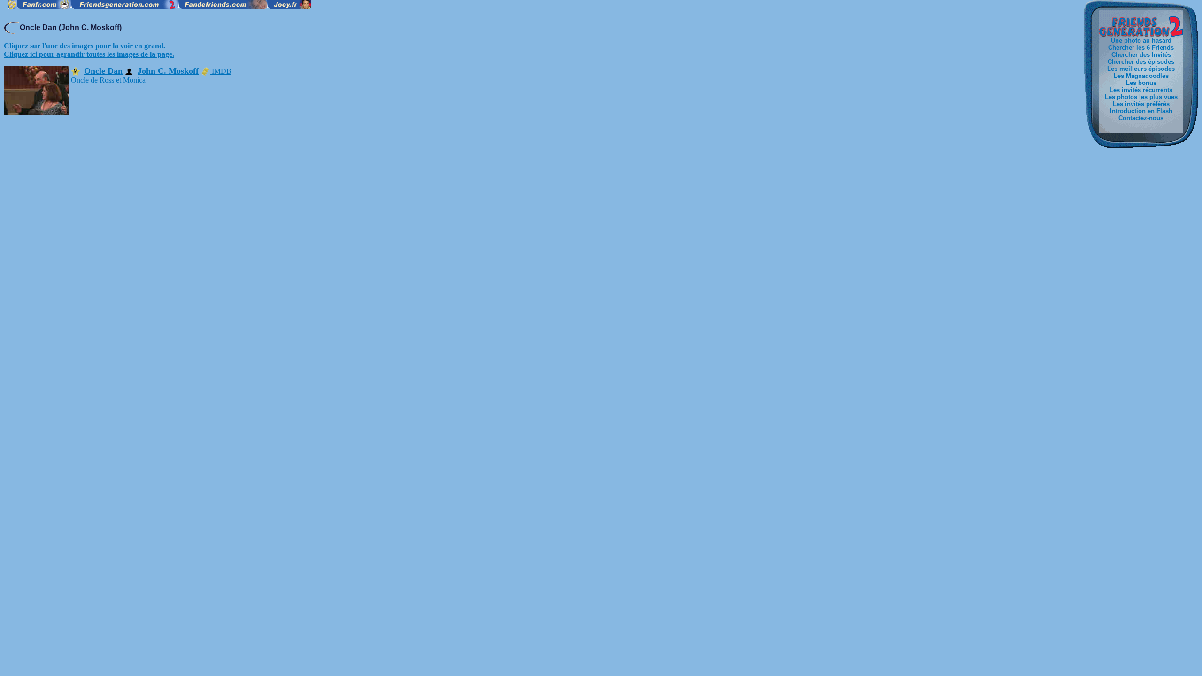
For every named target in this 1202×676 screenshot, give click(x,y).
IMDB (220, 71)
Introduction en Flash (1141, 111)
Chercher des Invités (1141, 54)
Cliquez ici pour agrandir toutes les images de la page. (89, 54)
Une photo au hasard (1141, 40)
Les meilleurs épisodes (1141, 68)
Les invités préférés (1141, 104)
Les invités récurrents (1141, 89)
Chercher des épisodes (1141, 61)
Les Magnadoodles (1141, 75)
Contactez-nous (1140, 118)
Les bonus (1141, 82)
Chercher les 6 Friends (1141, 47)
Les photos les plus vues (1141, 96)
